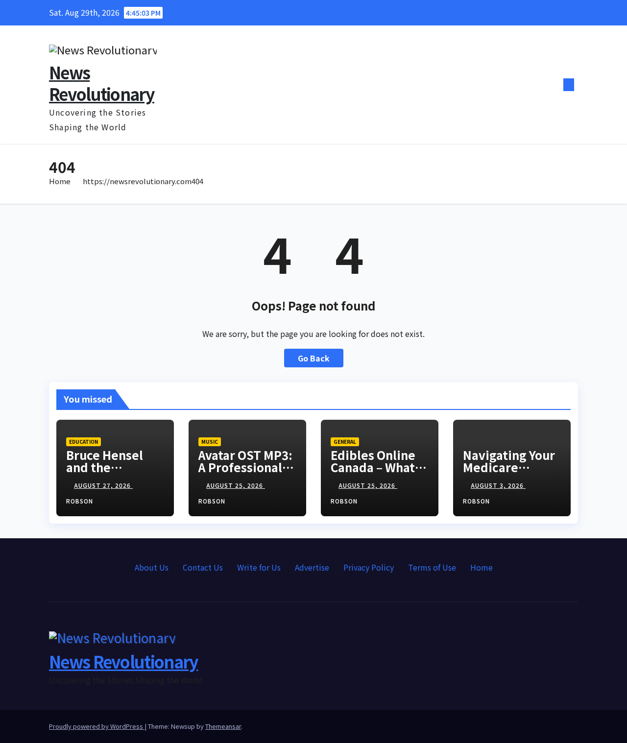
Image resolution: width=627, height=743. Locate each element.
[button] (552, 85)
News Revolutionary (101, 83)
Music (209, 441)
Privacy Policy (368, 567)
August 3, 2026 (498, 485)
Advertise (312, 567)
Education (83, 441)
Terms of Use (432, 567)
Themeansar (223, 726)
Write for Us (259, 567)
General (345, 441)
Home (60, 181)
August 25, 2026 (235, 485)
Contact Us (203, 567)
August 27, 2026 (103, 485)
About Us (152, 567)
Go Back (314, 358)
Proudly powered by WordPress (97, 726)
